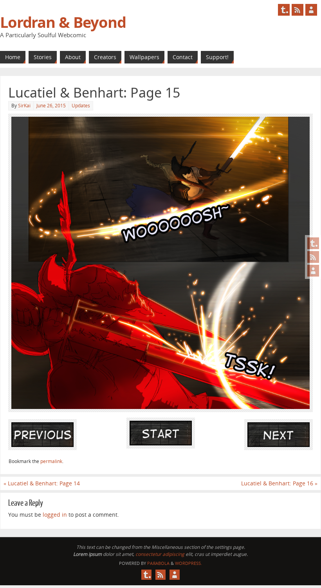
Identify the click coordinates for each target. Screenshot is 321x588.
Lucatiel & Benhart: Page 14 (42, 483)
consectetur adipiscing (159, 554)
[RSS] (313, 257)
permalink (51, 461)
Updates (81, 105)
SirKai (24, 105)
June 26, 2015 (51, 105)
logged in (55, 514)
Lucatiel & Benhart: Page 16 (279, 483)
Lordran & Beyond (63, 22)
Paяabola (158, 563)
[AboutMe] (313, 271)
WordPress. (188, 563)
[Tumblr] (313, 243)
